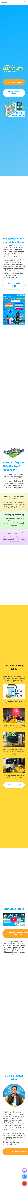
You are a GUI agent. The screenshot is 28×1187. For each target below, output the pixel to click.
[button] (24, 2)
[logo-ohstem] (5, 2)
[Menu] (20, 2)
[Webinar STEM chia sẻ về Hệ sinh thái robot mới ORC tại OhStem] (14, 309)
